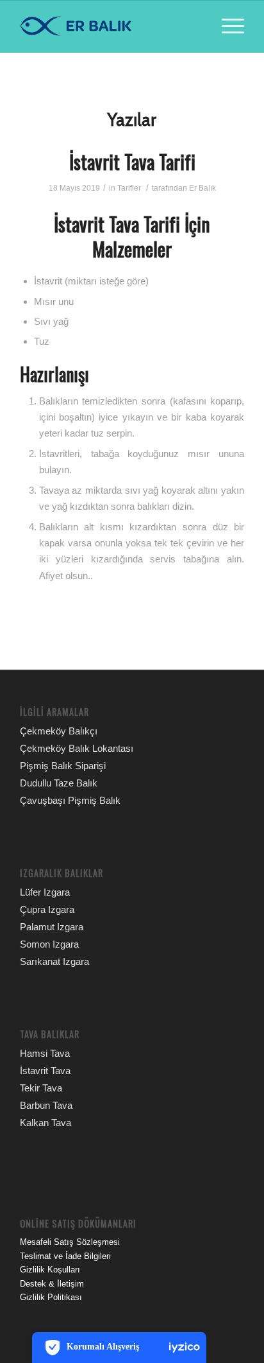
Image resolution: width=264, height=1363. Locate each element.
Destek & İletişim (52, 1284)
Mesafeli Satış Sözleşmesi (70, 1242)
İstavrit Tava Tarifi (132, 161)
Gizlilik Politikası (51, 1297)
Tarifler (129, 188)
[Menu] (226, 26)
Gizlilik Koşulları (50, 1269)
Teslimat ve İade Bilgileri (65, 1256)
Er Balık (202, 188)
